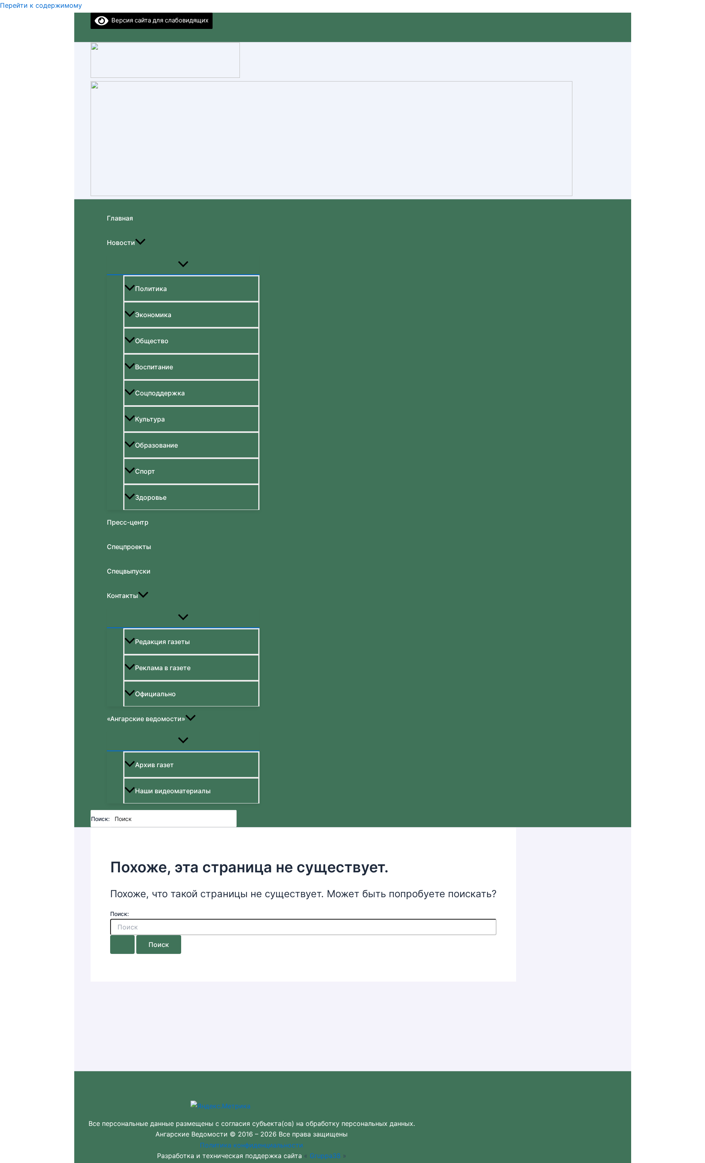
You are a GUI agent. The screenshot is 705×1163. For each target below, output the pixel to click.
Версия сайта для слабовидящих (158, 20)
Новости (121, 242)
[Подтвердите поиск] (122, 944)
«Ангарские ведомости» (146, 719)
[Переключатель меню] (183, 264)
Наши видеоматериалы (173, 791)
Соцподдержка (160, 393)
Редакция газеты (162, 642)
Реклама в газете (163, 668)
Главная (120, 218)
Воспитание (154, 367)
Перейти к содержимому (41, 5)
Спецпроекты (129, 547)
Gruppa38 (325, 1156)
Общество (151, 341)
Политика (151, 289)
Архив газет (154, 765)
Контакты (122, 595)
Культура (150, 419)
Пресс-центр (128, 522)
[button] (140, 242)
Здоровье (150, 497)
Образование (156, 445)
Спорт (145, 471)
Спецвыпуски (129, 571)
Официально (155, 694)
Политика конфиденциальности (251, 1145)
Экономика (153, 315)
